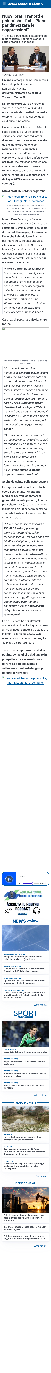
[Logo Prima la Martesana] (25, 4)
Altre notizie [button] (40, 1005)
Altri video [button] (41, 1176)
